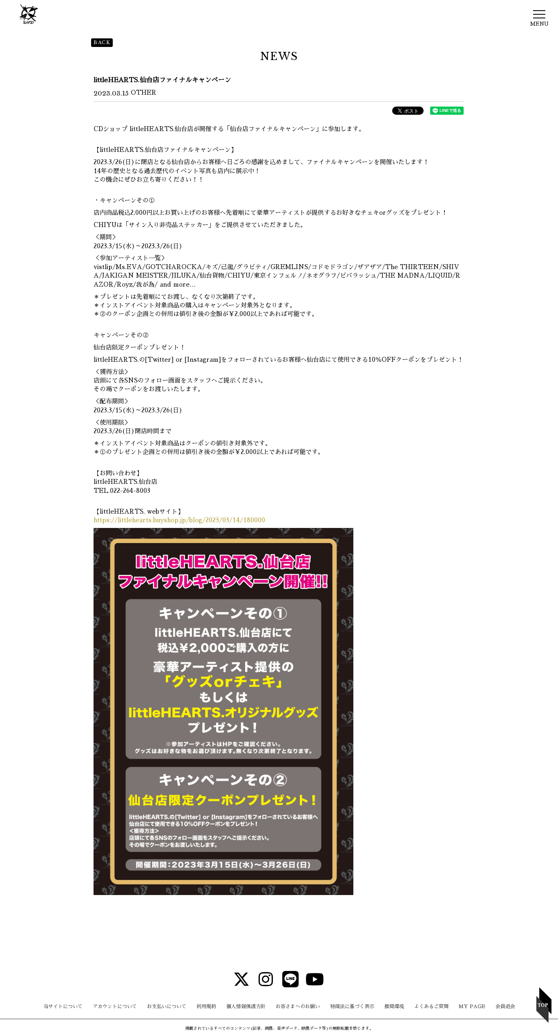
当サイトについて (63, 1006)
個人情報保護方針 (246, 1006)
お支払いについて (166, 1006)
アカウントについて (115, 1006)
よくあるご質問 (431, 1006)
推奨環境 (394, 1006)
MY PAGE (472, 1006)
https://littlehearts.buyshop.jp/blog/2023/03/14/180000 (179, 520)
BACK (102, 42)
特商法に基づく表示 (352, 1006)
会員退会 (505, 1006)
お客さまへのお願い (298, 1006)
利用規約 (206, 1006)
